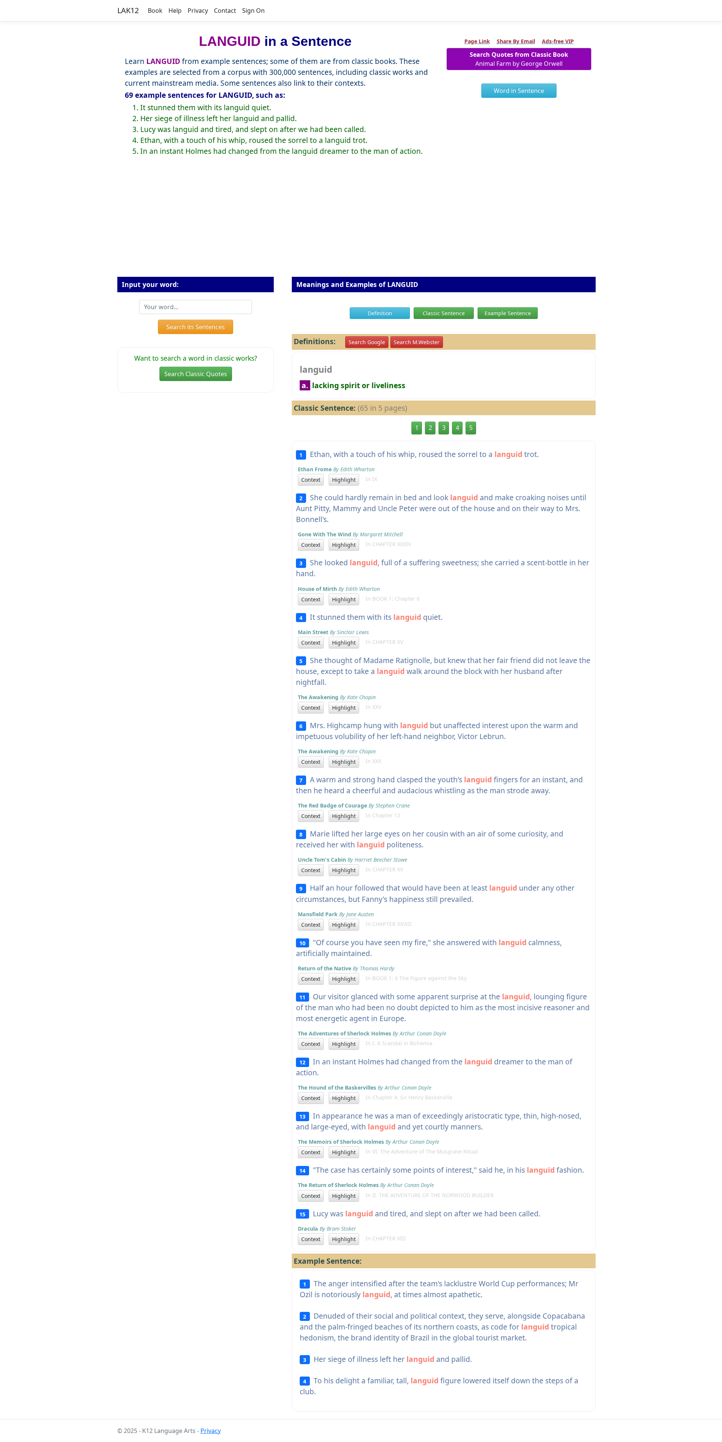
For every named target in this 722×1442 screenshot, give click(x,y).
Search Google (367, 342)
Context (310, 479)
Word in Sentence (519, 91)
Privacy (198, 10)
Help (175, 10)
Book (155, 10)
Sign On (253, 10)
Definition (380, 313)
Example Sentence (508, 313)
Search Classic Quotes (195, 374)
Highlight (344, 479)
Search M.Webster (417, 342)
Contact (225, 10)
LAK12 (128, 10)
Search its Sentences (195, 327)
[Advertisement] (361, 222)
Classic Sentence (444, 313)
